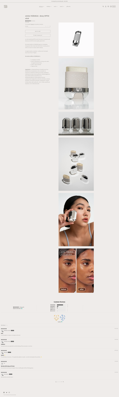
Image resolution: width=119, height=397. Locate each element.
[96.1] (56, 317)
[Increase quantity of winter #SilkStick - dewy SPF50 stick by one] (50, 26)
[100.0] (62, 317)
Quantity (26, 26)
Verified (59, 321)
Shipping (32, 24)
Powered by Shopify (13, 394)
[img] (4, 328)
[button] (28, 20)
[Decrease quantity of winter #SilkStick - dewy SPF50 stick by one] (45, 26)
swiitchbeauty (8, 394)
